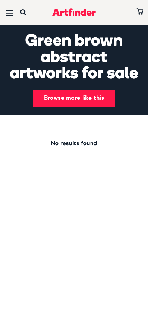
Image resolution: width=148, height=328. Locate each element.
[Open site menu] (9, 13)
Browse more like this (74, 98)
